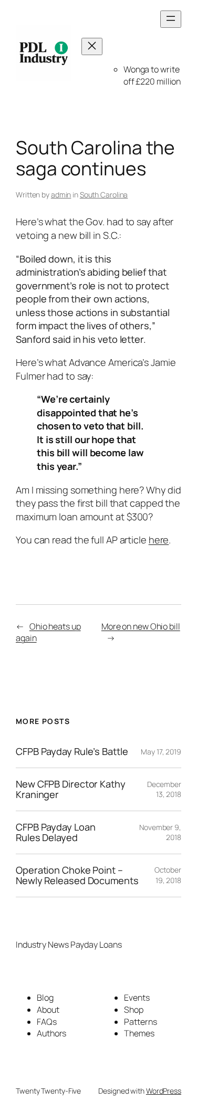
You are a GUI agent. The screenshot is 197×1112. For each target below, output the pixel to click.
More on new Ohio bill (140, 626)
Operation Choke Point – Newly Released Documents (77, 875)
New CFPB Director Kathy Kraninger (71, 789)
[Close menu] (91, 46)
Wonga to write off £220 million (152, 75)
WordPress (163, 1091)
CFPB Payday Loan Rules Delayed (55, 832)
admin (61, 195)
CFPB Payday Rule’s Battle (72, 751)
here (159, 539)
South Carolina (104, 195)
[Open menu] (170, 19)
